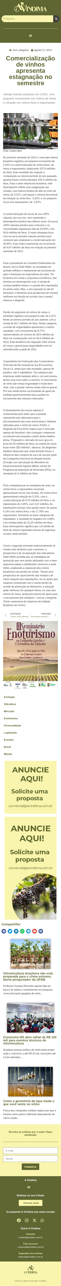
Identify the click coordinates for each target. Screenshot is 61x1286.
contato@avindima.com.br (30, 1237)
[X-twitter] (34, 1220)
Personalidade (12, 725)
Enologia (9, 697)
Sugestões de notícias (31, 1253)
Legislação (10, 732)
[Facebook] (19, 1220)
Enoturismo (11, 718)
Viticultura (10, 704)
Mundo (8, 754)
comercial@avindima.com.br (30, 1247)
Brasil (7, 747)
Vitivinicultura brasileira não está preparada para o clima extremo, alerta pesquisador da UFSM (28, 976)
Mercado (9, 711)
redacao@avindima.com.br (30, 1257)
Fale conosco (30, 1243)
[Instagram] (26, 1220)
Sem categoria (20, 50)
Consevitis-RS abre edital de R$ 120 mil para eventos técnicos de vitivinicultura (29, 1040)
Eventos (9, 740)
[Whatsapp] (42, 1220)
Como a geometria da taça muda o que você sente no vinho (28, 1102)
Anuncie (30, 1234)
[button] (30, 35)
